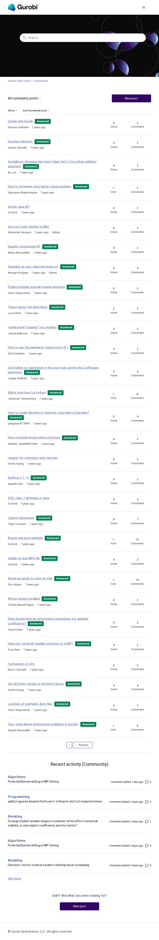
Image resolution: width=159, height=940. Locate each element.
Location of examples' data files (30, 704)
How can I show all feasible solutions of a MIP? (41, 643)
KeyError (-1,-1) (19, 478)
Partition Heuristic (21, 141)
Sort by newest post (35, 110)
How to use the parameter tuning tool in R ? (38, 347)
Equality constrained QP (24, 246)
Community (41, 80)
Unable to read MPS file (24, 558)
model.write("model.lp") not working (32, 327)
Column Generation (21, 518)
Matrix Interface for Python (27, 392)
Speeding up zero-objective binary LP (33, 266)
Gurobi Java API (19, 207)
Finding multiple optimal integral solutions (36, 287)
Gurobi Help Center (19, 80)
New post (131, 98)
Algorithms (16, 777)
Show (12, 110)
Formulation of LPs (21, 664)
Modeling (15, 816)
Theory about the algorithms (27, 307)
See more (14, 878)
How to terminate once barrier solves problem (39, 186)
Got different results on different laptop (36, 684)
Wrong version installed (24, 598)
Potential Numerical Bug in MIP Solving (33, 781)
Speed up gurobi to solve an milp (30, 578)
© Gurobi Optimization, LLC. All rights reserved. (40, 931)
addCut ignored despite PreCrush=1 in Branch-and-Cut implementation (55, 801)
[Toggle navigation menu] (143, 7)
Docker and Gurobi (20, 121)
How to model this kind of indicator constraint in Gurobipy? (48, 412)
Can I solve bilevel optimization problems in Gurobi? (43, 724)
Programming (19, 797)
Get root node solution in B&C (28, 226)
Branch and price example (25, 538)
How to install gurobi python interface (34, 437)
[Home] (23, 7)
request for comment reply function (33, 458)
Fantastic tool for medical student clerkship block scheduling (48, 865)
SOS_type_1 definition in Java (28, 498)
